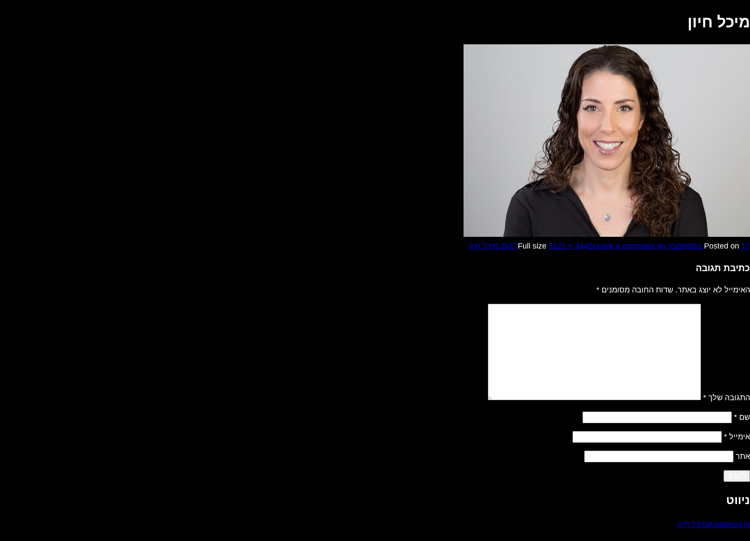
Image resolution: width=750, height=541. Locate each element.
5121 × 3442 (570, 246)
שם (742, 417)
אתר (743, 456)
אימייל (737, 436)
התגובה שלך (726, 397)
